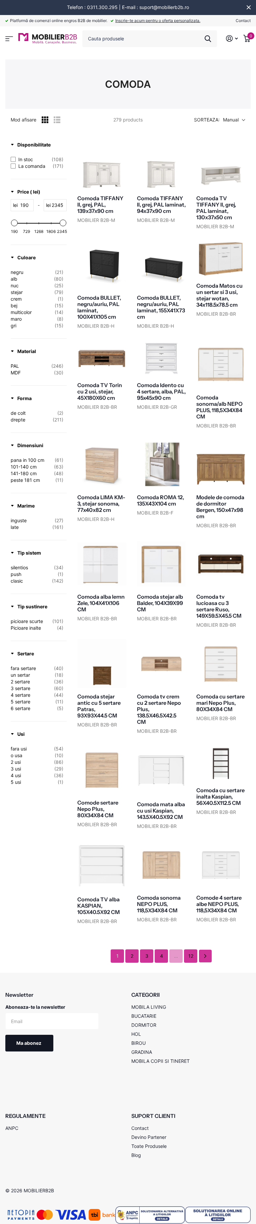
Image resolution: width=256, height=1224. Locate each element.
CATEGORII (145, 994)
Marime (26, 506)
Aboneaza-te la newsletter (35, 1007)
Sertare (25, 653)
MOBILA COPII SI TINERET (160, 1061)
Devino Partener (148, 1137)
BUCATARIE (143, 1016)
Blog (136, 1155)
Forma (24, 398)
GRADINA (141, 1052)
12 (190, 956)
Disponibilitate (34, 144)
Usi (21, 734)
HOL (136, 1034)
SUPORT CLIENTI (153, 1116)
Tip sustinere (32, 606)
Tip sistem (29, 553)
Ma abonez (29, 1043)
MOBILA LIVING (148, 1007)
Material (26, 351)
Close (248, 7)
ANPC (11, 1128)
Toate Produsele (149, 1146)
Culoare (26, 257)
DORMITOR (143, 1025)
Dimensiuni (30, 445)
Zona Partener (9, 39)
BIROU (138, 1043)
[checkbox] (37, 159)
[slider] (14, 223)
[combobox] (149, 38)
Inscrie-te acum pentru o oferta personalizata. (157, 20)
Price (28, 192)
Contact (243, 20)
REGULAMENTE (25, 1116)
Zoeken (208, 38)
